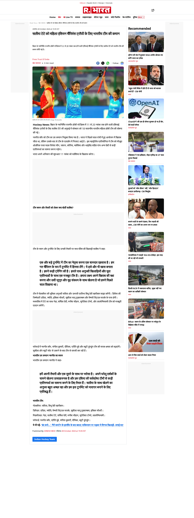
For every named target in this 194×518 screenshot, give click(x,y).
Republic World (91, 3)
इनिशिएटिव (131, 194)
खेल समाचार (36, 63)
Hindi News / (34, 23)
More (140, 17)
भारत (129, 94)
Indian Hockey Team (44, 439)
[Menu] (151, 10)
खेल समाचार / (42, 23)
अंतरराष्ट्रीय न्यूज (133, 61)
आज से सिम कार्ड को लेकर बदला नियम (142, 355)
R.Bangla (101, 3)
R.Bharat (82, 3)
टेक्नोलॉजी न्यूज (132, 128)
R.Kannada (109, 3)
